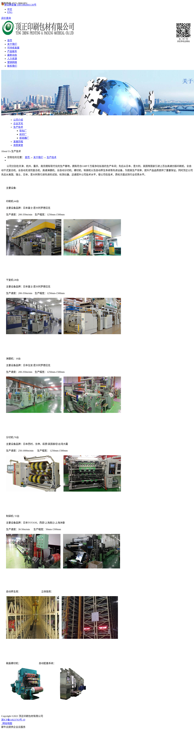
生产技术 (51, 157)
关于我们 (38, 157)
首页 (9, 40)
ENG (9, 12)
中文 (9, 9)
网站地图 (6, 723)
